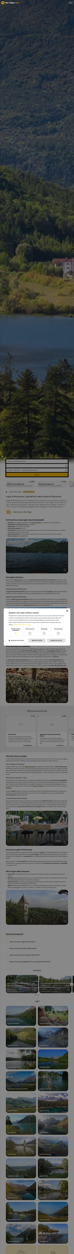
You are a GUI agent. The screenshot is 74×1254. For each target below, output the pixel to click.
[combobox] (67, 611)
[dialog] (37, 627)
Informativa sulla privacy (22, 624)
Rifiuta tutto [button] (37, 640)
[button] (16, 640)
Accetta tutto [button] (56, 640)
